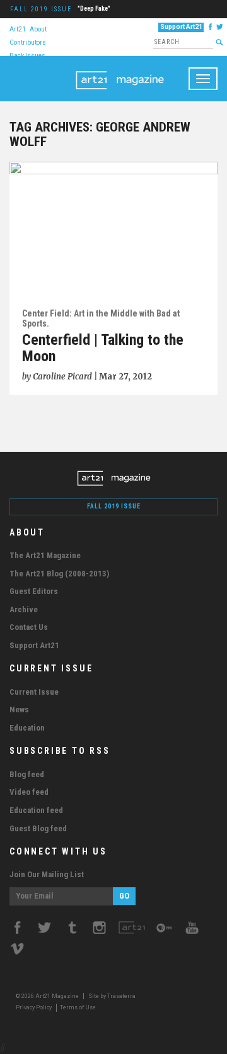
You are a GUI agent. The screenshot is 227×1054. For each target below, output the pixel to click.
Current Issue (34, 692)
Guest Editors (33, 591)
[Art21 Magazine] (120, 71)
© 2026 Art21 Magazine (48, 996)
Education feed (36, 810)
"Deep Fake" (94, 8)
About (38, 28)
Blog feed (26, 774)
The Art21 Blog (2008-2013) (59, 573)
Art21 (17, 28)
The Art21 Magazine (45, 555)
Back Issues (27, 55)
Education (27, 727)
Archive (23, 609)
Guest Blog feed (38, 828)
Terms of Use (78, 1007)
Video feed (29, 792)
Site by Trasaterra (112, 996)
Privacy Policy (34, 1007)
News (19, 709)
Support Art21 (181, 26)
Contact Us (28, 627)
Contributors (27, 42)
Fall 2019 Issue (41, 9)
